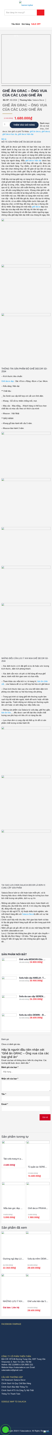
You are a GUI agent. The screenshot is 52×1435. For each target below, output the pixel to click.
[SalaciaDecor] (26, 3)
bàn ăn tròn (6, 712)
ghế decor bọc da (9, 134)
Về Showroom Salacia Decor (13, 1380)
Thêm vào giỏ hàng (24, 125)
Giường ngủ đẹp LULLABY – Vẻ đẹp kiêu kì (23, 1258)
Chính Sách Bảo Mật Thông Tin (14, 1387)
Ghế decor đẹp (7, 381)
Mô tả (3, 139)
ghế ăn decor (35, 131)
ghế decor (46, 131)
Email (4, 1104)
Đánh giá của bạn (9, 1067)
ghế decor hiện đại (25, 134)
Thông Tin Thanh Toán (10, 1394)
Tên (3, 1094)
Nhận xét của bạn (9, 1079)
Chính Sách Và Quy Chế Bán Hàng (16, 1383)
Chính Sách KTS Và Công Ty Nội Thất (17, 1390)
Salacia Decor (28, 914)
